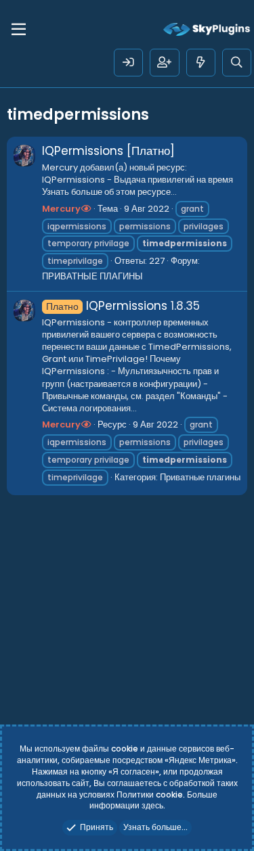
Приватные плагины (200, 477)
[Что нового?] (200, 62)
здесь (152, 805)
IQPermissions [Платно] (108, 151)
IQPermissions (106, 306)
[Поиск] (236, 62)
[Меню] (19, 30)
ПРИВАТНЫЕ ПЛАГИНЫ (92, 276)
